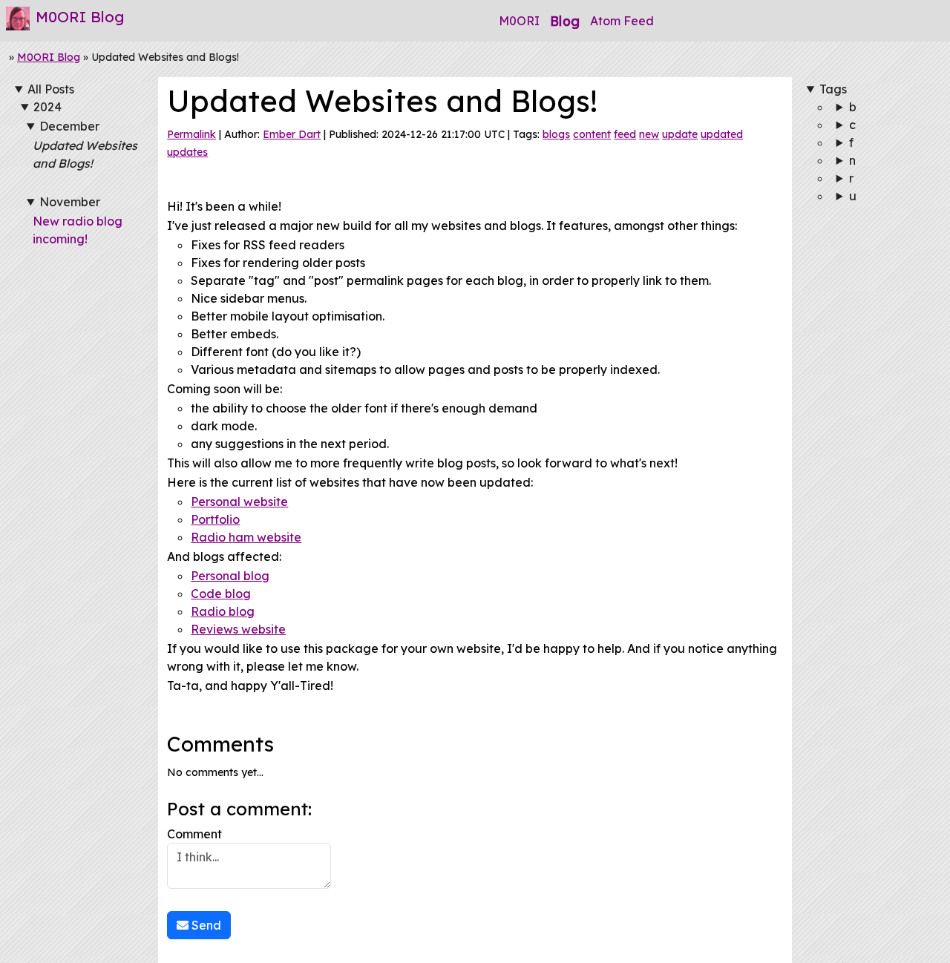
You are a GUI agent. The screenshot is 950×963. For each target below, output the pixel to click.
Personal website (239, 501)
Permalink (191, 134)
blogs (556, 134)
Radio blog (223, 611)
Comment (194, 833)
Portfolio (215, 519)
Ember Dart (292, 134)
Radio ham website (246, 537)
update (680, 134)
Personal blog (230, 575)
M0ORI (519, 20)
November (69, 201)
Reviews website (238, 629)
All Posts (50, 89)
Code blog (221, 593)
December (69, 126)
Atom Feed (622, 20)
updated (722, 134)
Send (205, 925)
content (592, 134)
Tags (833, 89)
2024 (47, 106)
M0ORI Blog (48, 57)
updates (187, 152)
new (649, 134)
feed (625, 134)
